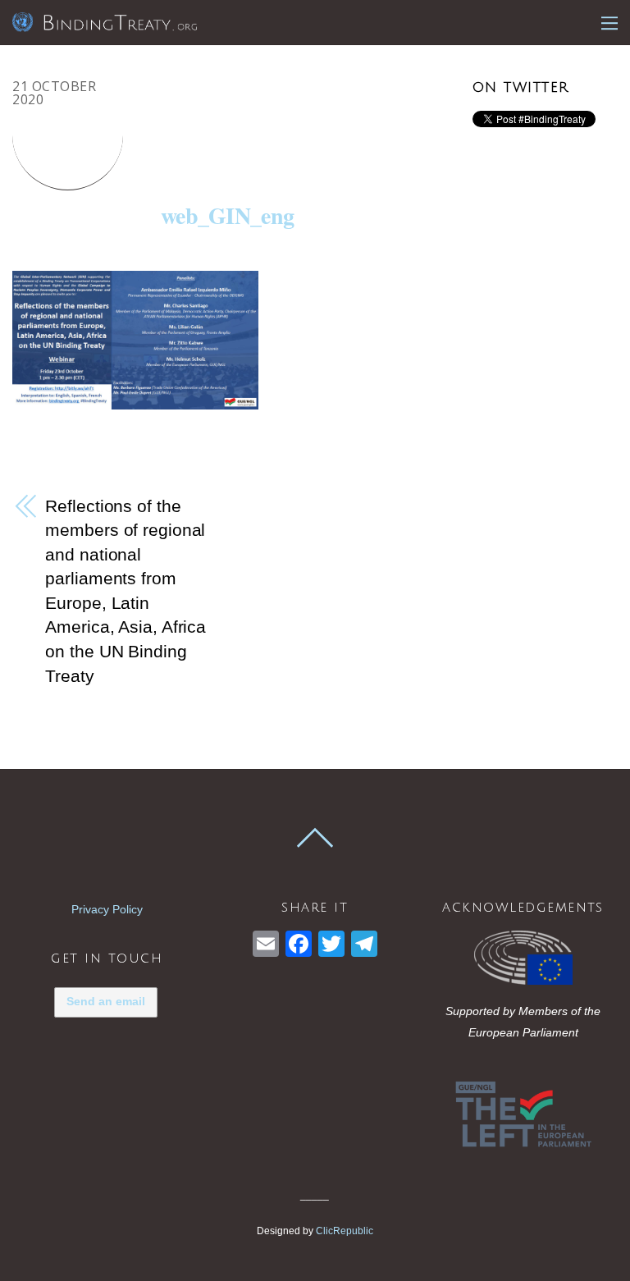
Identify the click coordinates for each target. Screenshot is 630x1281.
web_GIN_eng (227, 215)
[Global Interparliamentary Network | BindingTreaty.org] (104, 22)
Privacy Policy (107, 909)
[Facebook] (298, 946)
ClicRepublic (344, 1231)
